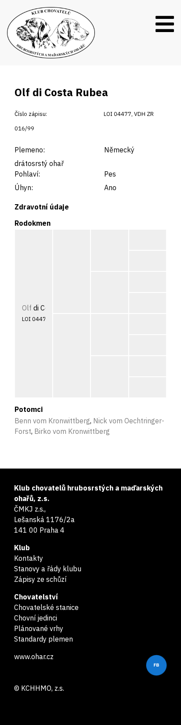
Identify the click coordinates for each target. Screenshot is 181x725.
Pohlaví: (27, 174)
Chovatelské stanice (46, 607)
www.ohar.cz (34, 656)
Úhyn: (23, 187)
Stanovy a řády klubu (47, 568)
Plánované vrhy (38, 628)
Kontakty (28, 558)
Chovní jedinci (35, 617)
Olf (27, 307)
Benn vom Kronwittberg (52, 420)
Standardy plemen (43, 639)
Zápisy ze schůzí (40, 579)
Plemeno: (29, 149)
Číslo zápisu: (30, 114)
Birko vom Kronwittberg (72, 431)
